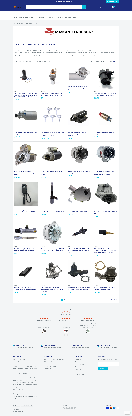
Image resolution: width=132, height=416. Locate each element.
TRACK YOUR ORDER (70, 18)
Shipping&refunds (80, 364)
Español (15, 405)
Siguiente (113, 299)
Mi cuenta (102, 7)
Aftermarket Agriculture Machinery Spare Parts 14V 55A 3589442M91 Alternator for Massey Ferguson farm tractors (104, 172)
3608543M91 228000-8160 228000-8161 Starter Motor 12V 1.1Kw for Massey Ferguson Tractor (25, 172)
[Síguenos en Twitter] (66, 408)
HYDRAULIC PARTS (79, 13)
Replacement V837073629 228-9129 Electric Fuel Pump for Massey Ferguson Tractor (105, 94)
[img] (66, 312)
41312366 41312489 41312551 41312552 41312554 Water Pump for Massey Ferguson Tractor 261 (79, 288)
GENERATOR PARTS (64, 13)
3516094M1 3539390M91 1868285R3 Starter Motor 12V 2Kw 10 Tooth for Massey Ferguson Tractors (52, 172)
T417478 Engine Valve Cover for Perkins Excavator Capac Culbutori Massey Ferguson (25, 288)
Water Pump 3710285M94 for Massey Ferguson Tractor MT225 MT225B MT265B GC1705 (79, 210)
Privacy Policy (78, 369)
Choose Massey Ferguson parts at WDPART (27, 23)
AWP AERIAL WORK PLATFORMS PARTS (23, 18)
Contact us (78, 359)
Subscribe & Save (113, 1)
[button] (65, 335)
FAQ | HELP (52, 18)
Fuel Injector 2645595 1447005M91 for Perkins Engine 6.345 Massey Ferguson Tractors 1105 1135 (79, 250)
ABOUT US (60, 18)
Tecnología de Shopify (18, 411)
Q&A (76, 367)
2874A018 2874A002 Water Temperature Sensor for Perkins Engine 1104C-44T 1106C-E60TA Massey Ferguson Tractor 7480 (105, 250)
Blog (76, 371)
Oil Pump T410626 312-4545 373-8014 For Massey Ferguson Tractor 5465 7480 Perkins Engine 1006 (52, 289)
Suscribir (102, 368)
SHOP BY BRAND (17, 13)
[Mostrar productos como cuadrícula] (114, 61)
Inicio (14, 23)
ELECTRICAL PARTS (93, 13)
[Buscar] (84, 7)
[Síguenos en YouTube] (75, 408)
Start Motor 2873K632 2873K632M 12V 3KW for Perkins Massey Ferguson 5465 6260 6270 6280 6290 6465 (79, 133)
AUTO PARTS (41, 18)
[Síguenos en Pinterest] (72, 408)
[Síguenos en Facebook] (64, 408)
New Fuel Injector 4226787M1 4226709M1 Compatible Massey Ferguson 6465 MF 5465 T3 (52, 210)
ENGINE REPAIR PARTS (32, 13)
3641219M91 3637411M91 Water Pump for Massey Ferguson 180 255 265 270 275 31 (106, 288)
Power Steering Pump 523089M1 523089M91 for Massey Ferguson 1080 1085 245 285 (26, 133)
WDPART (16, 91)
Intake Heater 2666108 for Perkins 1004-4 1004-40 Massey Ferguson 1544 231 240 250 (52, 94)
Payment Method (79, 374)
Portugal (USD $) (25, 405)
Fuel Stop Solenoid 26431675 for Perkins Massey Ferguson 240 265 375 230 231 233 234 (105, 133)
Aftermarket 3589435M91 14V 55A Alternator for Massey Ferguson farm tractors (79, 171)
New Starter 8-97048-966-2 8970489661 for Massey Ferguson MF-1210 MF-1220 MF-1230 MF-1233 (106, 211)
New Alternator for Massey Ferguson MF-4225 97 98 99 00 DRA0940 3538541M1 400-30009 (52, 249)
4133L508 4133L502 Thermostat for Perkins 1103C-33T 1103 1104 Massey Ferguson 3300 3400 (78, 87)
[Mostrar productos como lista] (116, 61)
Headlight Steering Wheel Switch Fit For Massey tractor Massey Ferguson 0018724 (24, 210)
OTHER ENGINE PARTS (48, 13)
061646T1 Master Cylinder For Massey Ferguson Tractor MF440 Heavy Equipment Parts (25, 249)
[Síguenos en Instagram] (69, 408)
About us (77, 362)
